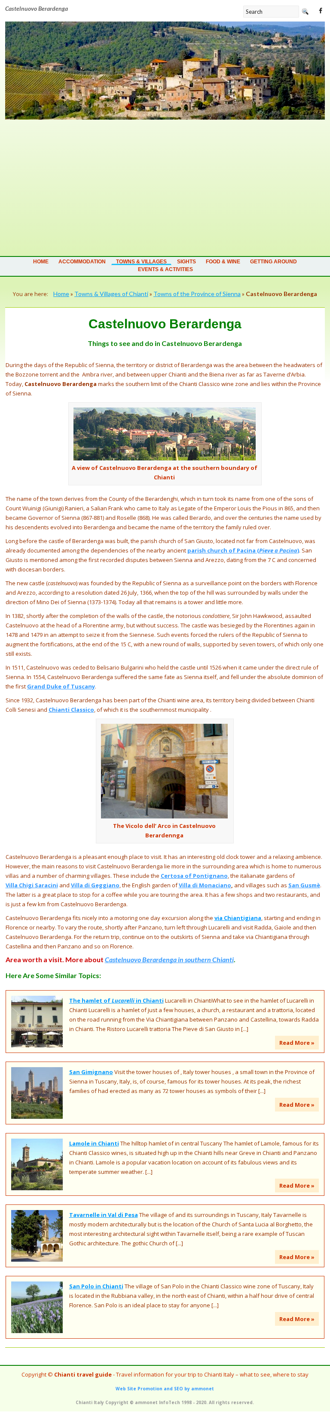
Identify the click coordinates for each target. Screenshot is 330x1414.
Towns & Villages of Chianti (111, 293)
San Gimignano (91, 1072)
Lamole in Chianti (94, 1143)
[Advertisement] (165, 184)
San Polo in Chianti (96, 1286)
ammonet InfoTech (157, 1402)
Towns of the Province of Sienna (197, 293)
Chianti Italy (90, 1402)
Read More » (297, 1043)
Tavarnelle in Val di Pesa (103, 1215)
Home (41, 262)
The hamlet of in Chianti (116, 1000)
